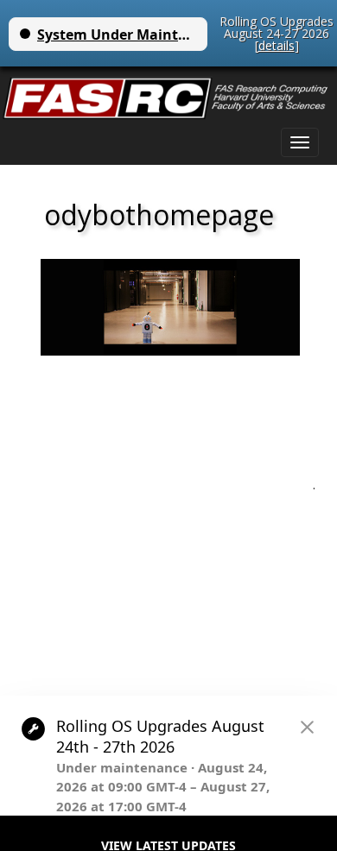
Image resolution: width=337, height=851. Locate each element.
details (276, 45)
